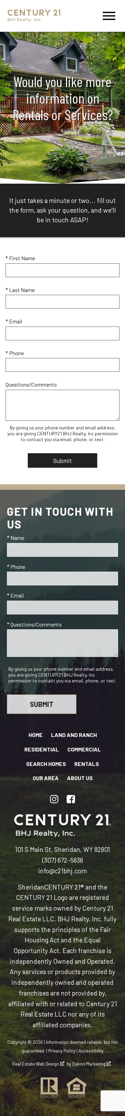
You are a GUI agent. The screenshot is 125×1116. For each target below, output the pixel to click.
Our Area (46, 778)
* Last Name (20, 290)
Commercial (84, 749)
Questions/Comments (31, 384)
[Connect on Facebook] (71, 799)
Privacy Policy (61, 1051)
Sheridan (31, 887)
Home (35, 734)
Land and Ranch (74, 734)
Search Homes (46, 763)
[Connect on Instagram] (54, 799)
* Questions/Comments (34, 624)
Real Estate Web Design (36, 1064)
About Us (80, 778)
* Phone (15, 353)
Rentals (86, 763)
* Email (14, 321)
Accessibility (90, 1051)
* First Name (20, 258)
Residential (41, 749)
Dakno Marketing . (92, 1064)
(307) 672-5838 (62, 860)
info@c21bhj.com (62, 871)
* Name (15, 537)
